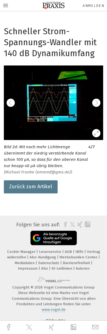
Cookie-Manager (21, 251)
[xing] (52, 327)
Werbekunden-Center (79, 257)
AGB (69, 251)
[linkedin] (74, 327)
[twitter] (30, 327)
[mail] (96, 327)
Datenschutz (49, 263)
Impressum (28, 268)
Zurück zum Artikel (30, 187)
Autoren (82, 268)
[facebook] (9, 327)
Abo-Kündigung (43, 257)
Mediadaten (25, 263)
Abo (45, 268)
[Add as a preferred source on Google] (53, 238)
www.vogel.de (54, 309)
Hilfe (80, 251)
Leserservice (50, 251)
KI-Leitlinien (62, 268)
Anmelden (93, 5)
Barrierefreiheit (77, 263)
